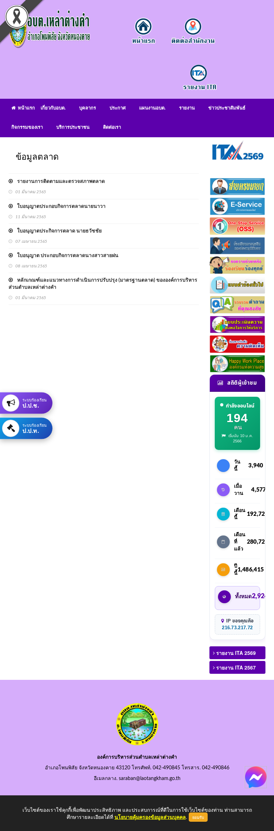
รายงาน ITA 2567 (235, 667)
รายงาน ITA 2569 (235, 652)
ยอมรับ (198, 817)
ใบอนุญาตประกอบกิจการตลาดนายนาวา (59, 206)
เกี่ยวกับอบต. (53, 108)
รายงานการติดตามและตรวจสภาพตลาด (59, 181)
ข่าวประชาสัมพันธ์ (226, 108)
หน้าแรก (25, 108)
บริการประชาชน (73, 127)
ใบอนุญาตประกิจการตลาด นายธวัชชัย (57, 231)
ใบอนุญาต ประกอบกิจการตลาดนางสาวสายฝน (65, 255)
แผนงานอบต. (152, 108)
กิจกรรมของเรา (27, 127)
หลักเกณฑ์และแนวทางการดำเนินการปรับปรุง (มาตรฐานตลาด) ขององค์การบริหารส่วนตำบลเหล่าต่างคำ (103, 284)
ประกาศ (118, 108)
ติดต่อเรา (112, 127)
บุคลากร (87, 108)
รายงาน (187, 108)
